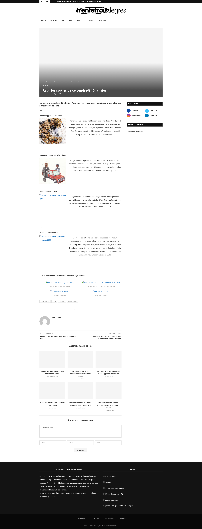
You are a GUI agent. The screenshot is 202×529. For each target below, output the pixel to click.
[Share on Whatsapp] (83, 309)
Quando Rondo (72, 301)
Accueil (43, 21)
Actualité (53, 21)
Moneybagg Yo (45, 301)
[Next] (54, 1)
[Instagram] (159, 1)
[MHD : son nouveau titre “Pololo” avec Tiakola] (52, 390)
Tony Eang (47, 94)
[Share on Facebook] (77, 309)
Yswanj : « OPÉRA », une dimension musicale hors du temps (80, 373)
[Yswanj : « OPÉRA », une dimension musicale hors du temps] (81, 359)
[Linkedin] (162, 1)
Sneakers (102, 21)
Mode (70, 21)
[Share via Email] (85, 309)
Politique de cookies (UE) (113, 494)
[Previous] (51, 1)
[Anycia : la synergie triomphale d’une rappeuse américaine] (109, 359)
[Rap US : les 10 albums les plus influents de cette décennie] (52, 359)
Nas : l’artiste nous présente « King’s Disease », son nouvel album (108, 405)
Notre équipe (108, 482)
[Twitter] (157, 1)
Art (62, 21)
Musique (80, 21)
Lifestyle (91, 21)
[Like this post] (75, 309)
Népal (54, 301)
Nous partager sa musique (113, 488)
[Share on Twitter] (79, 309)
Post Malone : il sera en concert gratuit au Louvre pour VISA (78, 2)
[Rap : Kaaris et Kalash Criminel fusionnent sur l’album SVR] (81, 390)
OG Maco (62, 301)
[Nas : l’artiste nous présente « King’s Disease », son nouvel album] (109, 390)
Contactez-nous (109, 476)
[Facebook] (154, 1)
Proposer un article (110, 500)
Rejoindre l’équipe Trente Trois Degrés (118, 506)
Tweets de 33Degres (135, 131)
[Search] (161, 21)
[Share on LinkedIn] (81, 309)
